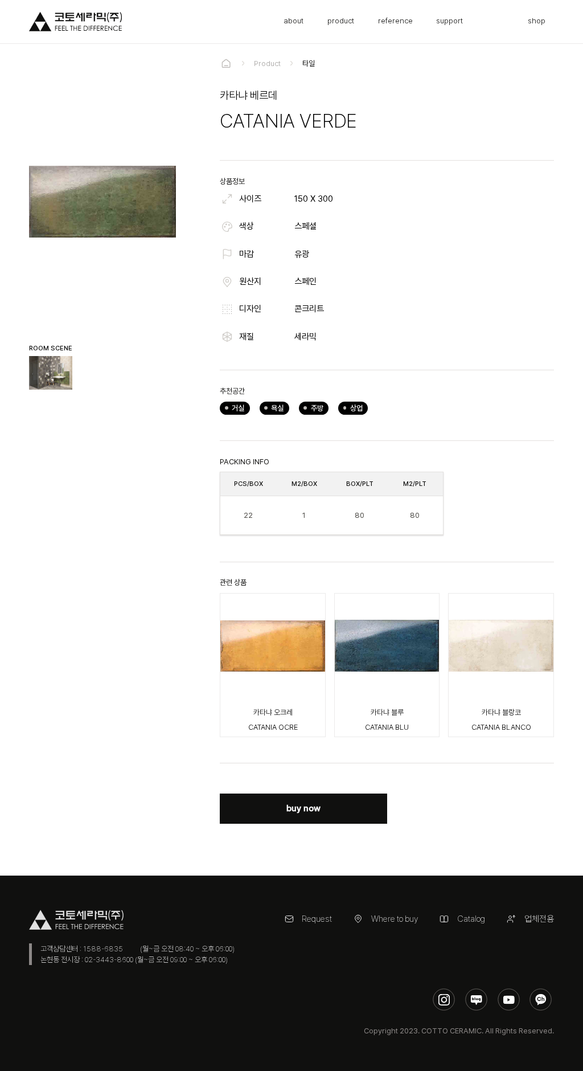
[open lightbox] (50, 373)
